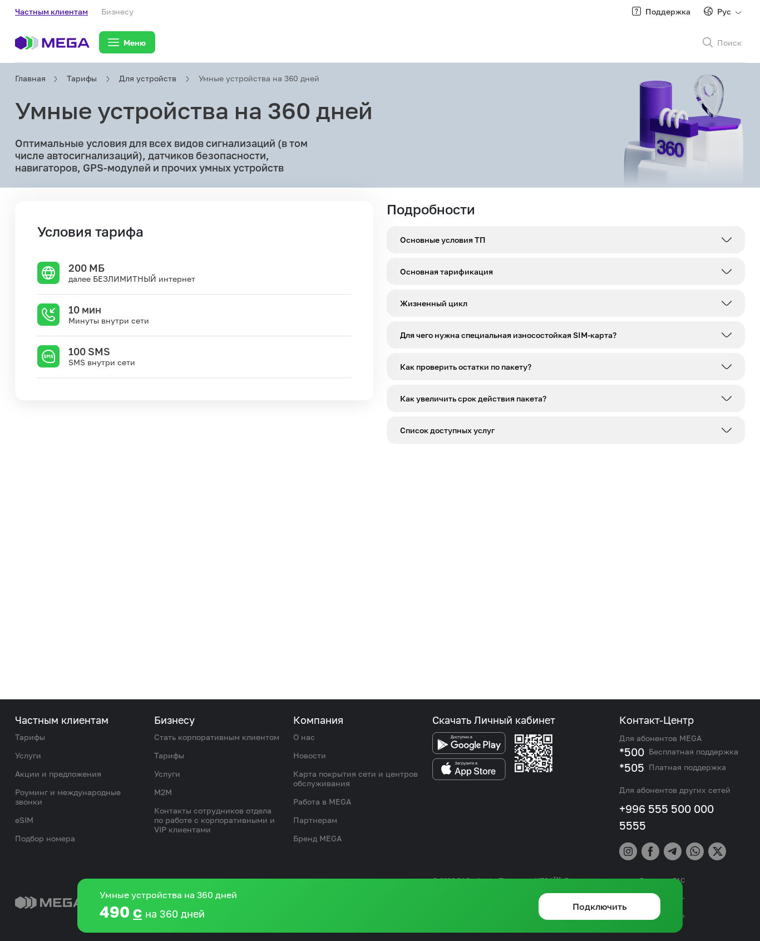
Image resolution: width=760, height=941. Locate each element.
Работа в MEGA (322, 801)
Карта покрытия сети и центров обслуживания (355, 778)
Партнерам (315, 820)
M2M (163, 792)
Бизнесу (117, 11)
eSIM (24, 820)
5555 (632, 825)
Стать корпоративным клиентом (216, 737)
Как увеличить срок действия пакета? (473, 398)
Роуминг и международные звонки (68, 796)
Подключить (600, 581)
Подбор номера (45, 838)
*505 (631, 767)
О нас (304, 737)
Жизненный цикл (433, 303)
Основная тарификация (446, 271)
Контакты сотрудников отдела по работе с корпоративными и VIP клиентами (214, 820)
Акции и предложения (58, 773)
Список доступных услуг (447, 430)
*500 (631, 751)
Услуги (28, 755)
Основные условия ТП (443, 239)
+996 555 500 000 (666, 808)
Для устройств (147, 78)
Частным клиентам (51, 11)
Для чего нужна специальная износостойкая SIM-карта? (508, 335)
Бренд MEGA (317, 838)
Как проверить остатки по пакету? (465, 366)
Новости (309, 755)
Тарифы (82, 78)
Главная (30, 78)
